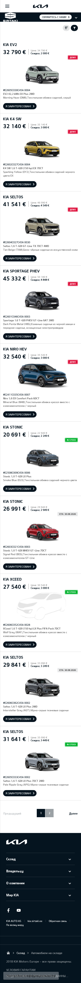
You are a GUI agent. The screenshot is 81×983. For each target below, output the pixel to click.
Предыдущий (12, 813)
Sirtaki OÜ (8, 953)
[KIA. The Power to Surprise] (16, 842)
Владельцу (14, 871)
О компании (15, 883)
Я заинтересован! (18, 106)
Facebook (8, 910)
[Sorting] (66, 28)
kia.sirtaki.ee (35, 920)
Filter (74, 28)
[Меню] (7, 6)
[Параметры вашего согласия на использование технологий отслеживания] (31, 976)
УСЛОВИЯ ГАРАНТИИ (21, 970)
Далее (73, 813)
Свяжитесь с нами (54, 17)
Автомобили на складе (46, 953)
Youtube (19, 910)
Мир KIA (12, 895)
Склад (11, 859)
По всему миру (15, 924)
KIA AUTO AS (13, 920)
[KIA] (40, 6)
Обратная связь (58, 920)
